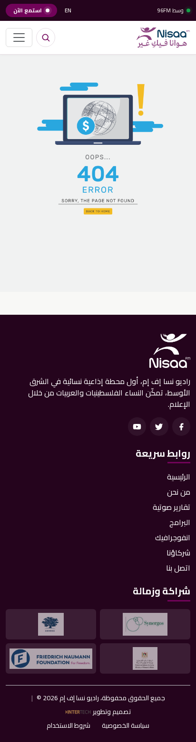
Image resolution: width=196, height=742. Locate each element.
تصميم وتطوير (112, 712)
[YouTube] (137, 426)
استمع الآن (27, 10)
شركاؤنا (178, 552)
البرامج (179, 522)
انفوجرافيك (172, 537)
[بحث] (45, 37)
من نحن (178, 492)
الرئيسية (178, 477)
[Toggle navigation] (19, 37)
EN (68, 11)
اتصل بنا (178, 568)
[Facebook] (181, 426)
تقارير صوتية (171, 507)
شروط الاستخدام (68, 726)
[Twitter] (159, 426)
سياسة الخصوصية (125, 726)
